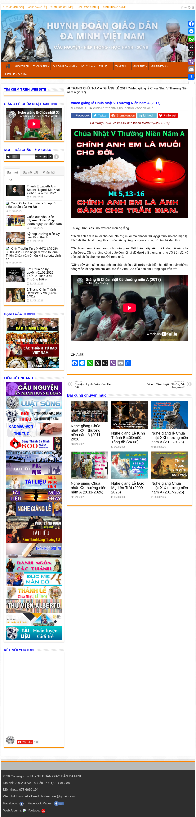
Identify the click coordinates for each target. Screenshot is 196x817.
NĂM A (97, 88)
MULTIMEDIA (158, 66)
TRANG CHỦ (8, 66)
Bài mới (12, 172)
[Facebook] (182, 7)
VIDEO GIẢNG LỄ (144, 108)
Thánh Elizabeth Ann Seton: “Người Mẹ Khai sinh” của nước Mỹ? (43, 190)
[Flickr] (185, 7)
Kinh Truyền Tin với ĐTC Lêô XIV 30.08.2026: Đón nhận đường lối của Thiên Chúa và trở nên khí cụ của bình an (33, 254)
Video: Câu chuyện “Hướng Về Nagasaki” (166, 384)
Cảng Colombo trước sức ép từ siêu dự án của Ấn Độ (31, 205)
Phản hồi (49, 172)
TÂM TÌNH (121, 66)
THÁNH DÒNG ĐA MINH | (116, 7)
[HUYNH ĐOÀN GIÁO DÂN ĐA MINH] (98, 36)
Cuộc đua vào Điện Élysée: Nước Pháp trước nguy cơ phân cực (44, 220)
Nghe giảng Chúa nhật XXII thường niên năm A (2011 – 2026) (87, 432)
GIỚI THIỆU (22, 66)
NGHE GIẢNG (126, 108)
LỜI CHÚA (87, 66)
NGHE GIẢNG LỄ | (37, 7)
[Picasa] (189, 7)
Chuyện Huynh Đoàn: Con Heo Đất (93, 384)
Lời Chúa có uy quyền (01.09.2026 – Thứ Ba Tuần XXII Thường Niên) (41, 274)
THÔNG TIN (40, 66)
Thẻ (9, 180)
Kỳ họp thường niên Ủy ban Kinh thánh (43, 235)
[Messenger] (191, 31)
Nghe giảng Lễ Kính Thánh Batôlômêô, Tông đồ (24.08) (128, 437)
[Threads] (191, 54)
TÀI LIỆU (104, 66)
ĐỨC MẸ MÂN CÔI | (13, 7)
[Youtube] (193, 7)
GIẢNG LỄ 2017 (115, 88)
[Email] (191, 69)
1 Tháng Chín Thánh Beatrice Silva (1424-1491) (42, 293)
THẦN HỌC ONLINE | (62, 7)
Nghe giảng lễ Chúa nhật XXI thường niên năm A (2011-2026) (169, 437)
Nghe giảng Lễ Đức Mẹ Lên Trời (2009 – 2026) (128, 487)
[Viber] (191, 62)
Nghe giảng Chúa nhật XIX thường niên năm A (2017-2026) (169, 487)
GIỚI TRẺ (139, 66)
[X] (191, 46)
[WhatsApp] (191, 39)
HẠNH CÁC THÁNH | (88, 7)
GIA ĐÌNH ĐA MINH (64, 66)
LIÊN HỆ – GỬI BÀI (16, 74)
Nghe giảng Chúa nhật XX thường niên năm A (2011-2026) (88, 487)
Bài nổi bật (30, 172)
